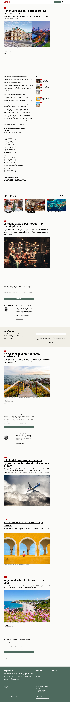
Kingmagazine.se (23, 77)
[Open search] (63, 2)
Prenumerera (51, 342)
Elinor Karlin (6, 400)
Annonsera (38, 674)
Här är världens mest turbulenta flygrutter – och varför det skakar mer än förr (45, 93)
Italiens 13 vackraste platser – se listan (54, 211)
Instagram (53, 673)
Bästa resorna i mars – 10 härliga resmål (44, 99)
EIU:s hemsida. (20, 124)
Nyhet (5, 7)
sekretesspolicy (57, 338)
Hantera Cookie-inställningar (42, 698)
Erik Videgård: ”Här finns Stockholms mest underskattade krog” (11, 212)
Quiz (40, 1)
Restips (28, 1)
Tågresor (32, 1)
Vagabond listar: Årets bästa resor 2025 (44, 105)
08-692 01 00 (41, 692)
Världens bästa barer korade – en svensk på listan (44, 81)
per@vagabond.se (19, 319)
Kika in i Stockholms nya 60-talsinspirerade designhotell (30, 212)
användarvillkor (64, 338)
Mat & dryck (36, 1)
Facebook (53, 674)
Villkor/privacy (39, 696)
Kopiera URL (5, 53)
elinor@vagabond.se (20, 443)
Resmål (24, 1)
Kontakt (37, 673)
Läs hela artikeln (19, 298)
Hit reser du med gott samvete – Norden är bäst (44, 87)
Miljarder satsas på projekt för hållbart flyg (17, 424)
